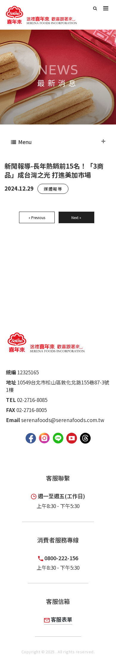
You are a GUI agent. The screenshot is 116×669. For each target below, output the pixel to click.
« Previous (37, 217)
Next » (76, 217)
